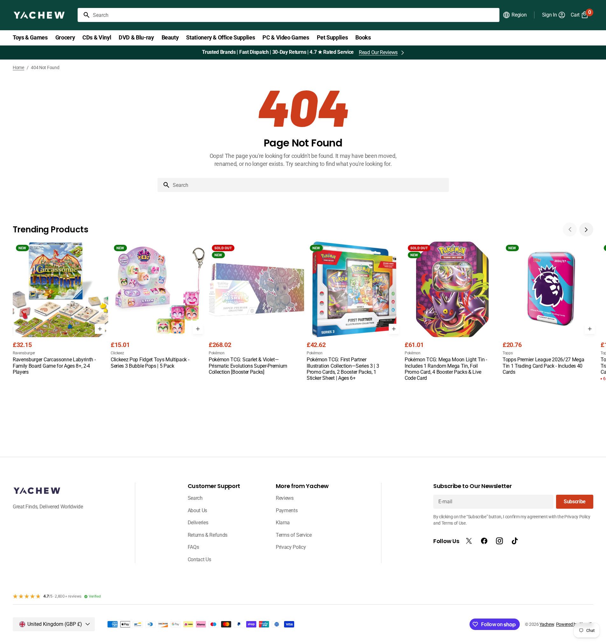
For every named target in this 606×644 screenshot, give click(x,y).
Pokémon (217, 353)
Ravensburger (24, 353)
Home (18, 67)
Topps (507, 353)
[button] (514, 15)
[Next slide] (586, 230)
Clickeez (117, 353)
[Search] (84, 15)
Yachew (547, 624)
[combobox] (294, 15)
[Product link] (60, 309)
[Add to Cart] (100, 329)
